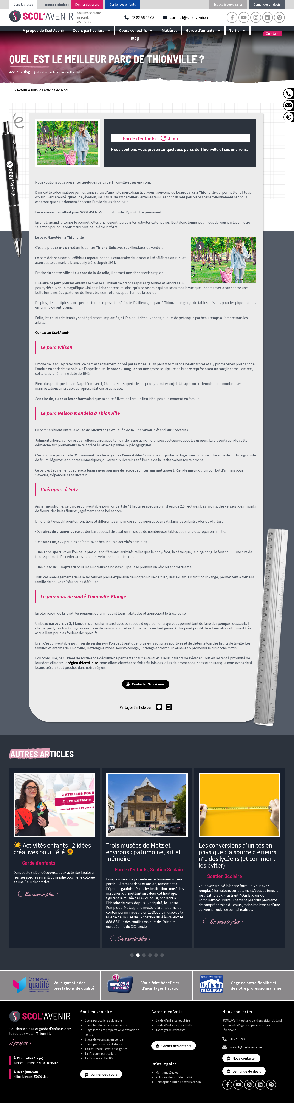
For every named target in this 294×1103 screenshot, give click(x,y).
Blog (135, 38)
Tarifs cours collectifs (99, 1058)
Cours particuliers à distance (104, 1044)
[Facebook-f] (232, 17)
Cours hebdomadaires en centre (106, 1025)
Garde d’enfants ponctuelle (174, 1025)
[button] (159, 707)
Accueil (14, 72)
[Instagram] (255, 17)
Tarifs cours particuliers (100, 1054)
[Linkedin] (267, 17)
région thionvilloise (83, 663)
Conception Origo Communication (178, 1082)
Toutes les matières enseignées (106, 1049)
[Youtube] (243, 17)
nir (67, 332)
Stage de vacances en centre (104, 1039)
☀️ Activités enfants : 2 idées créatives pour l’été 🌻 (52, 848)
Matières (170, 30)
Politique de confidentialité (174, 1077)
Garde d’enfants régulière (173, 1020)
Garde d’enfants (200, 30)
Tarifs (234, 30)
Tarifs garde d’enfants (171, 1030)
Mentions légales (167, 1072)
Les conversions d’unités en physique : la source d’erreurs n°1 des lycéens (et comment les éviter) (237, 855)
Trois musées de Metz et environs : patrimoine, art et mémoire (143, 852)
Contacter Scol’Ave (50, 332)
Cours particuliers (88, 30)
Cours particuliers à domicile (103, 1020)
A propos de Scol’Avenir (43, 30)
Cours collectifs (133, 30)
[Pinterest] (279, 17)
